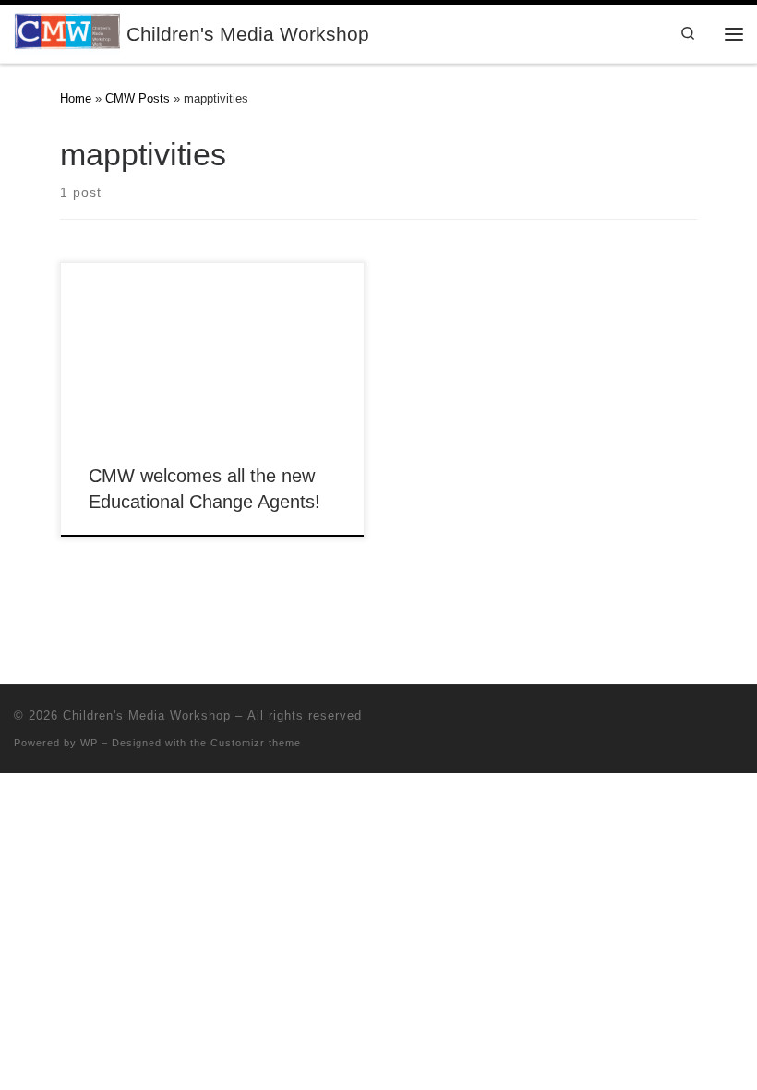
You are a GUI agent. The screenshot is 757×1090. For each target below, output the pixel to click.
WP (89, 742)
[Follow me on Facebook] (738, 719)
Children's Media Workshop (147, 715)
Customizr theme (255, 742)
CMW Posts (137, 98)
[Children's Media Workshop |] (67, 31)
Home (75, 98)
